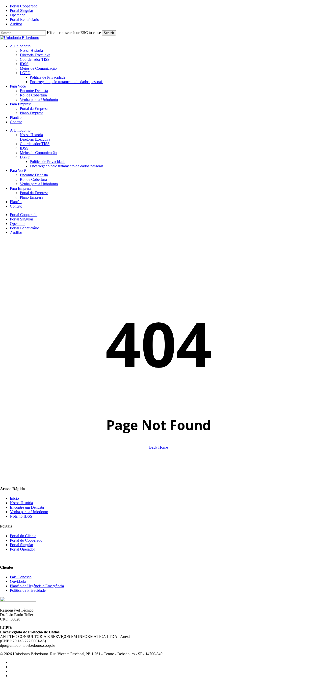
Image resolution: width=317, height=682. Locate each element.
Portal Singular (21, 219)
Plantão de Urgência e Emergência (37, 586)
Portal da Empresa (34, 193)
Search (109, 33)
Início (14, 498)
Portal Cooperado (23, 215)
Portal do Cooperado (26, 540)
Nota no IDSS (21, 516)
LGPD (25, 157)
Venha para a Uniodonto (39, 184)
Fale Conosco (20, 577)
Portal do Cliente (23, 536)
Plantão (16, 202)
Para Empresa (20, 188)
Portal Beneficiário (24, 228)
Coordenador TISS (35, 144)
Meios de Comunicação (38, 153)
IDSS (24, 148)
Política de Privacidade (47, 161)
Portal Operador (22, 549)
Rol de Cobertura (33, 179)
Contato (16, 206)
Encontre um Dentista (27, 507)
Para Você (18, 170)
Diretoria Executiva (35, 139)
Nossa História (31, 135)
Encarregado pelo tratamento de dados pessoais (66, 166)
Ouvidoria (18, 581)
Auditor (16, 232)
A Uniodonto (20, 130)
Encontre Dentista (34, 175)
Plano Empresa (31, 197)
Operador (17, 223)
